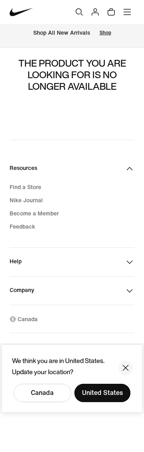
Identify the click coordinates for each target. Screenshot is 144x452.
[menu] (127, 12)
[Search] (79, 12)
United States (102, 392)
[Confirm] (125, 368)
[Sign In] (95, 12)
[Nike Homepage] (21, 12)
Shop (105, 33)
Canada (42, 392)
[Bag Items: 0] (111, 12)
